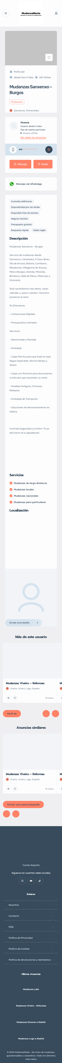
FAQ (11, 926)
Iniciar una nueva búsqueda (23, 804)
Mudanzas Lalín (31, 989)
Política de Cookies (19, 948)
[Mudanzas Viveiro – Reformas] (31, 1000)
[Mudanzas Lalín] (31, 983)
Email (45, 164)
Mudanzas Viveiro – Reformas (31, 1006)
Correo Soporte (31, 865)
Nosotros (14, 904)
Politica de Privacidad (21, 937)
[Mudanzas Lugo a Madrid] (31, 1033)
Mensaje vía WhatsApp (29, 183)
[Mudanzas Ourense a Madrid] (31, 1016)
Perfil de (12, 713)
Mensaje (22, 164)
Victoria (24, 122)
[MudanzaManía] (31, 13)
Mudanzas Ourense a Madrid (31, 1022)
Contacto (14, 915)
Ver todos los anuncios (33, 137)
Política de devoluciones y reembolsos (30, 959)
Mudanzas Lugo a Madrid (31, 1039)
